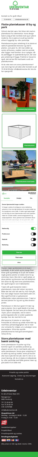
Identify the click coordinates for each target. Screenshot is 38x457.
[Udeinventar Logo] (19, 5)
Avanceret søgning (9, 376)
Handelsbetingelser (8, 427)
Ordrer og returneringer (26, 376)
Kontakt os (19, 379)
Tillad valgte (19, 257)
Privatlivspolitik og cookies (11, 433)
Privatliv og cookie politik (19, 372)
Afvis (19, 262)
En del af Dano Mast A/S (10, 394)
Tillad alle (19, 252)
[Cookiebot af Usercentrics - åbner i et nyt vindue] (28, 193)
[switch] (33, 234)
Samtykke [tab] (7, 198)
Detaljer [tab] (19, 198)
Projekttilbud (6, 430)
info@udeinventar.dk (21, 19)
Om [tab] (31, 198)
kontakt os (30, 67)
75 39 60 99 (7, 19)
